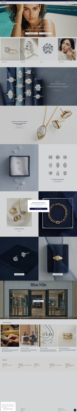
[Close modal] (48, 201)
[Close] (15, 403)
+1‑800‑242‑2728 (4, 0)
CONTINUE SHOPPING (38, 208)
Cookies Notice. (5, 407)
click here (41, 205)
